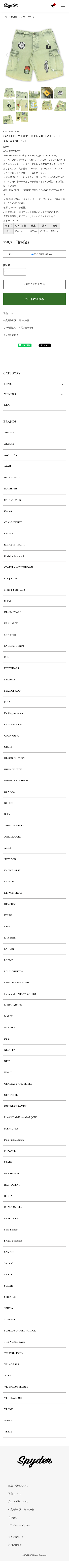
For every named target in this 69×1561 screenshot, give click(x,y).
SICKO (8, 1274)
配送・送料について (18, 1485)
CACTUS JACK (12, 500)
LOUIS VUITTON (13, 971)
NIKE (7, 1061)
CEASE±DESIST (13, 522)
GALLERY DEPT (11, 131)
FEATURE (9, 679)
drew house (10, 634)
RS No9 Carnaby (13, 1207)
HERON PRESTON (14, 758)
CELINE (8, 533)
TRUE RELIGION (13, 1353)
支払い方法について (18, 1501)
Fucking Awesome (13, 713)
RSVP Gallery (11, 1218)
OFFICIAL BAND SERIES (18, 1083)
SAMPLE (9, 1252)
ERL (6, 657)
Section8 (8, 1263)
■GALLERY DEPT (11, 151)
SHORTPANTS (27, 17)
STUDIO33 (10, 1297)
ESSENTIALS (11, 668)
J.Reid (7, 848)
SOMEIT (8, 1285)
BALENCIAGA (12, 477)
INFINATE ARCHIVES (16, 780)
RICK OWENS (12, 1184)
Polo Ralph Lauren (14, 1139)
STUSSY (8, 1308)
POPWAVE (10, 1151)
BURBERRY (11, 488)
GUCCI (8, 747)
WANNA (9, 1420)
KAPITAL (9, 881)
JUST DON (10, 859)
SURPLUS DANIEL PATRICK (20, 1330)
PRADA (8, 1162)
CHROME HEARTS (14, 545)
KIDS (7, 404)
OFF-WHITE (11, 1095)
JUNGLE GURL (12, 836)
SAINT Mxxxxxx (13, 1240)
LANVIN (9, 949)
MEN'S (14, 17)
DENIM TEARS (12, 612)
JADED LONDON (14, 825)
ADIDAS (9, 432)
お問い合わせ (14, 1544)
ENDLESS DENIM (14, 646)
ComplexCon (11, 578)
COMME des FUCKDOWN (18, 567)
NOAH (8, 1072)
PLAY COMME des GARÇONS (20, 1117)
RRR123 (8, 1196)
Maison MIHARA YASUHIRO (20, 994)
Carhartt (8, 511)
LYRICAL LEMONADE (16, 982)
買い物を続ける (11, 335)
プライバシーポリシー (19, 1525)
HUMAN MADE (13, 769)
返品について (9, 313)
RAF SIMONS (11, 1173)
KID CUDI (10, 904)
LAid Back (10, 937)
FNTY (7, 702)
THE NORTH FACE (14, 1341)
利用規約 (12, 1517)
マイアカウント (16, 1536)
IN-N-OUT (10, 791)
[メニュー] (63, 6)
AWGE (8, 466)
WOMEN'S (10, 394)
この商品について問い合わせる (18, 327)
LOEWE (8, 960)
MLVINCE (9, 1027)
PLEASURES (11, 1128)
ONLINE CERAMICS (15, 1106)
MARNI (8, 1016)
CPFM (7, 601)
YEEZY (8, 1431)
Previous (7, 55)
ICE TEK (9, 803)
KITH (7, 926)
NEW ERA (10, 1050)
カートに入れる (34, 299)
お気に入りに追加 (32, 284)
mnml (7, 1038)
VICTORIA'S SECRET (16, 1386)
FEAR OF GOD (12, 690)
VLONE (8, 1409)
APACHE (9, 443)
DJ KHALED (11, 623)
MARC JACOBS (13, 1005)
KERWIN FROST (13, 892)
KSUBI (8, 915)
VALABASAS (11, 1364)
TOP (6, 17)
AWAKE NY (10, 455)
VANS (7, 1375)
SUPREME (10, 1319)
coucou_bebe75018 (14, 589)
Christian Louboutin (14, 556)
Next (62, 55)
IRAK (7, 814)
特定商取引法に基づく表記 (16, 320)
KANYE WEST (12, 870)
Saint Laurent (11, 1229)
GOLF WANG (11, 735)
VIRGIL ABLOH (13, 1398)
